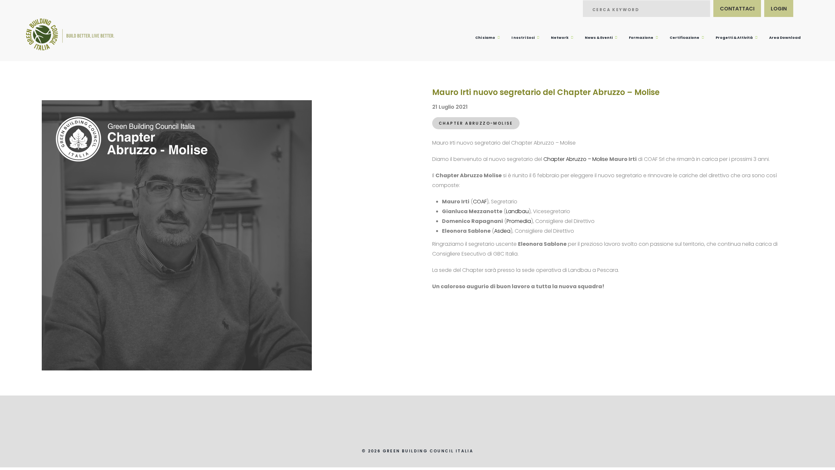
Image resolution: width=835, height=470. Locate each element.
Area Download (785, 37)
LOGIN (779, 8)
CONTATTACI (737, 8)
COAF (480, 201)
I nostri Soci (523, 37)
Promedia (519, 221)
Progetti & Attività (734, 37)
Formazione (641, 37)
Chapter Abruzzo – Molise (575, 159)
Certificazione (684, 37)
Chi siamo (485, 37)
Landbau (517, 211)
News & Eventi (599, 37)
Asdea (502, 231)
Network (560, 37)
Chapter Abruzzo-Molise (476, 123)
